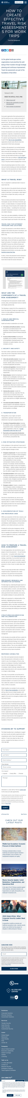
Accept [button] (10, 1095)
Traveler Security (6, 1023)
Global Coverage (6, 1052)
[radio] (4, 774)
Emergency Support (7, 1068)
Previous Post (5, 814)
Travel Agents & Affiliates (8, 1070)
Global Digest (5, 1035)
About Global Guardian (8, 1049)
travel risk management (19, 556)
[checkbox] (14, 774)
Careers (3, 1054)
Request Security (19, 2)
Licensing (4, 1056)
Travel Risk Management (14, 40)
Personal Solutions (6, 1015)
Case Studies (5, 1038)
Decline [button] (17, 1095)
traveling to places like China (8, 252)
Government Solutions (7, 1017)
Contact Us (4, 1064)
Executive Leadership (7, 1050)
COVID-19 (4, 1042)
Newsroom (4, 1037)
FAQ (2, 1040)
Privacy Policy (8, 803)
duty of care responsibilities (15, 140)
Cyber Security (5, 1027)
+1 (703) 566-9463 (6, 1062)
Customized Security (7, 1028)
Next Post (23, 814)
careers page (23, 789)
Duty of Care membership (12, 690)
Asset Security (5, 1025)
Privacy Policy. (8, 964)
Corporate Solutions (7, 1013)
